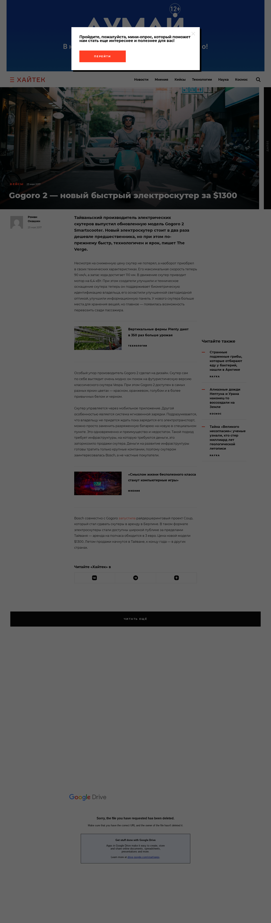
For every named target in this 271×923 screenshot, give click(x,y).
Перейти (102, 56)
